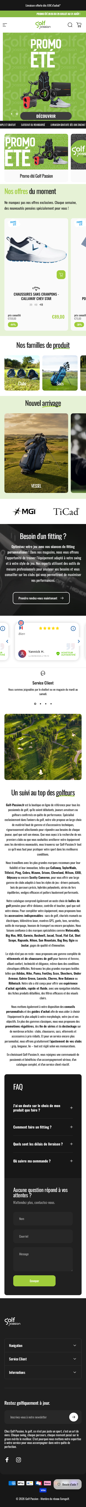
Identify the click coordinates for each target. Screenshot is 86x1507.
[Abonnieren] (73, 1417)
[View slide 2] (40, 704)
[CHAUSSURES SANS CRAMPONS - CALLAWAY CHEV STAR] (36, 250)
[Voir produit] (61, 274)
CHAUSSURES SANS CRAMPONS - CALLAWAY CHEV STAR (36, 296)
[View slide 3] (45, 704)
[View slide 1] (35, 704)
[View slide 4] (51, 704)
